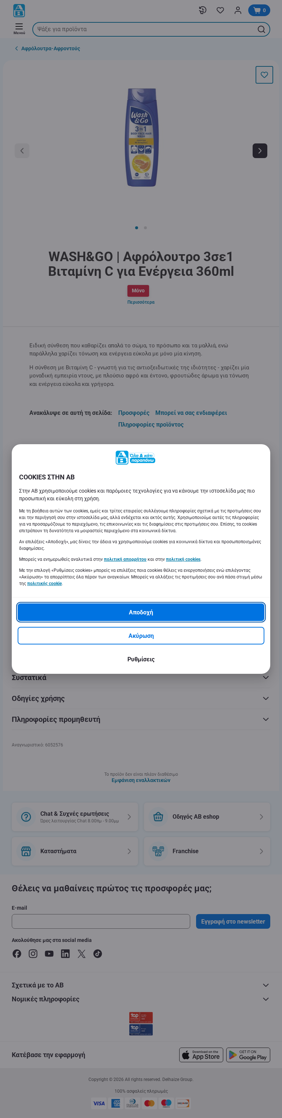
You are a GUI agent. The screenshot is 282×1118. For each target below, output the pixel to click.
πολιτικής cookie (44, 583)
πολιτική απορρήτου (125, 559)
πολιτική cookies (183, 559)
